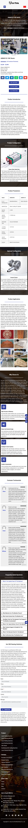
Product (3, 733)
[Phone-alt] (26, 421)
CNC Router (10, 28)
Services (3, 754)
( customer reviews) (12, 61)
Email (2, 689)
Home (5, 28)
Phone (2, 684)
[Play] (14, 46)
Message (3, 699)
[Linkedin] (15, 815)
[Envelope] (26, 418)
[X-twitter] (9, 815)
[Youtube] (18, 815)
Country (2, 694)
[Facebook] (6, 815)
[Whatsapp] (26, 415)
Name (2, 679)
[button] (5, 7)
